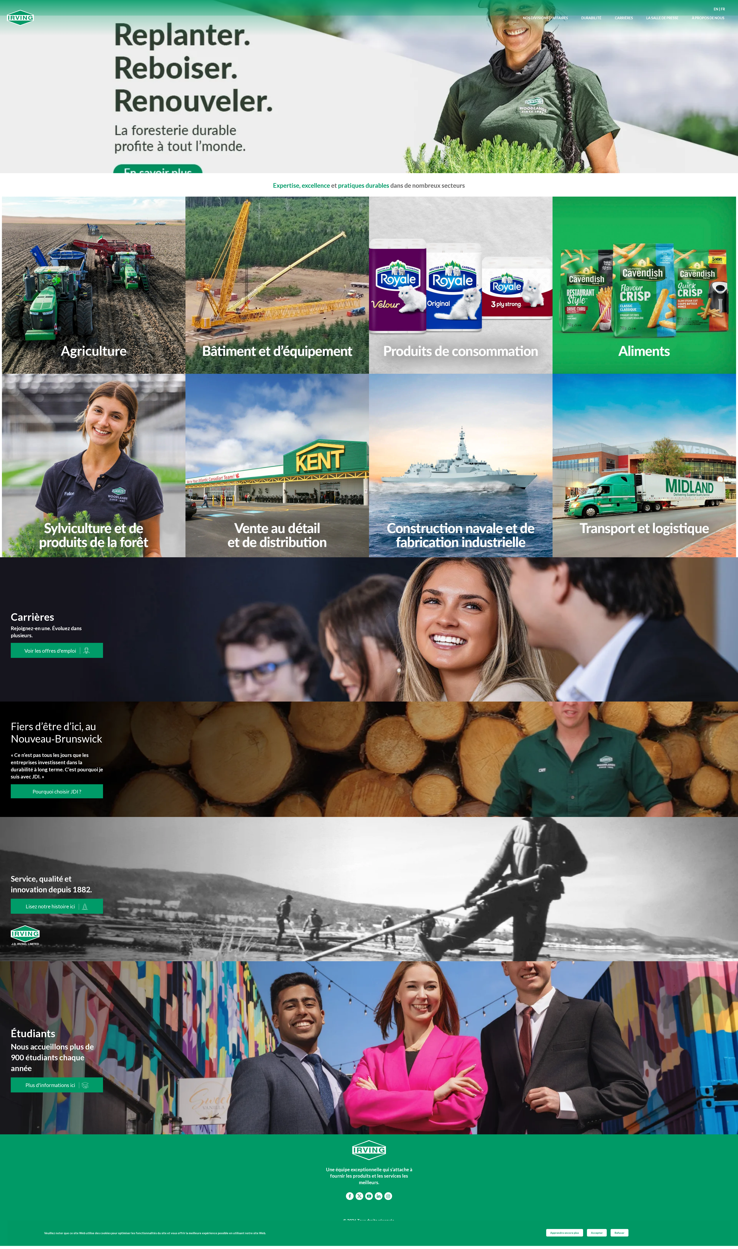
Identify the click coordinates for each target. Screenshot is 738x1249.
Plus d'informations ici (50, 1085)
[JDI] (261, 18)
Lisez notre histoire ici (50, 906)
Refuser (619, 1232)
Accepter (597, 1232)
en (716, 9)
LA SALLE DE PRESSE (662, 18)
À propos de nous (708, 18)
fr (723, 9)
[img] (369, 86)
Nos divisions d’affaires (545, 18)
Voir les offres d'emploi (50, 651)
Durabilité (591, 18)
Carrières (624, 18)
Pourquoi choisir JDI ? (56, 791)
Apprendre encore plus (564, 1232)
